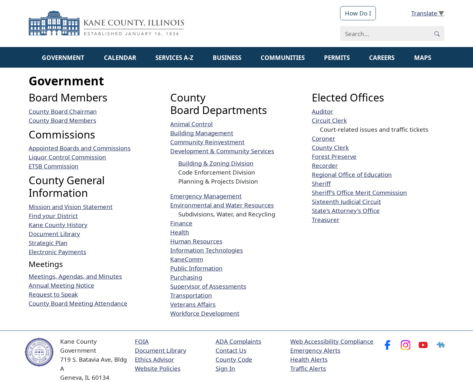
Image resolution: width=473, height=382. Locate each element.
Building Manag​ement (201, 133)
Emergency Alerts (315, 350)
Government (63, 57)
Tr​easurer (325, 219)
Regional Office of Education (352, 174)
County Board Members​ (62, 120)
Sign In (225, 368)
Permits (337, 57)
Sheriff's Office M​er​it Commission (359, 192)
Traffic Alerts (308, 368)
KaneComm (186, 259)
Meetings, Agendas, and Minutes (75, 276)
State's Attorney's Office (346, 210)
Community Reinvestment (207, 142)
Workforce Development (204, 313)
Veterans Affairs (193, 304)
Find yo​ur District (53, 216)
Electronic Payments (57, 252)
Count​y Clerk (330, 147)
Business (227, 57)
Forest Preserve (334, 156)
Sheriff (321, 183)
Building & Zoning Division (216, 163)
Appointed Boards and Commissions (80, 148)
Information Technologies (206, 250)
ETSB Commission (54, 166)
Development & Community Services (222, 151)
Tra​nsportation (191, 295)
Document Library (54, 234)
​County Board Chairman (63, 111)
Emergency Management (206, 196)
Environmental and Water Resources (222, 205)
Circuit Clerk (329, 120)
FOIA (142, 341)
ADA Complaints (238, 341)
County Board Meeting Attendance (78, 303)
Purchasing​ (186, 277)
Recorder (325, 165)
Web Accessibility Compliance (332, 341)
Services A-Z (174, 57)
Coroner (323, 138)
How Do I (358, 13)
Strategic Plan (48, 243)
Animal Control (191, 124)
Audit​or (322, 111)
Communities (283, 57)
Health (179, 232)
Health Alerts (309, 359)
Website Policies (158, 368)
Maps (422, 57)
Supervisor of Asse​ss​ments (208, 286)
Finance (181, 223)
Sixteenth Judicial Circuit (346, 201)
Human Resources (196, 241)
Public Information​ (196, 268)
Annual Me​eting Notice (61, 285)
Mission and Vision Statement (71, 207)
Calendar (120, 57)
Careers (381, 57)
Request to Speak (53, 294)
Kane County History (58, 225)
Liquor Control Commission (67, 157)
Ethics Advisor (154, 359)
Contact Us (231, 350)
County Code (234, 359)
